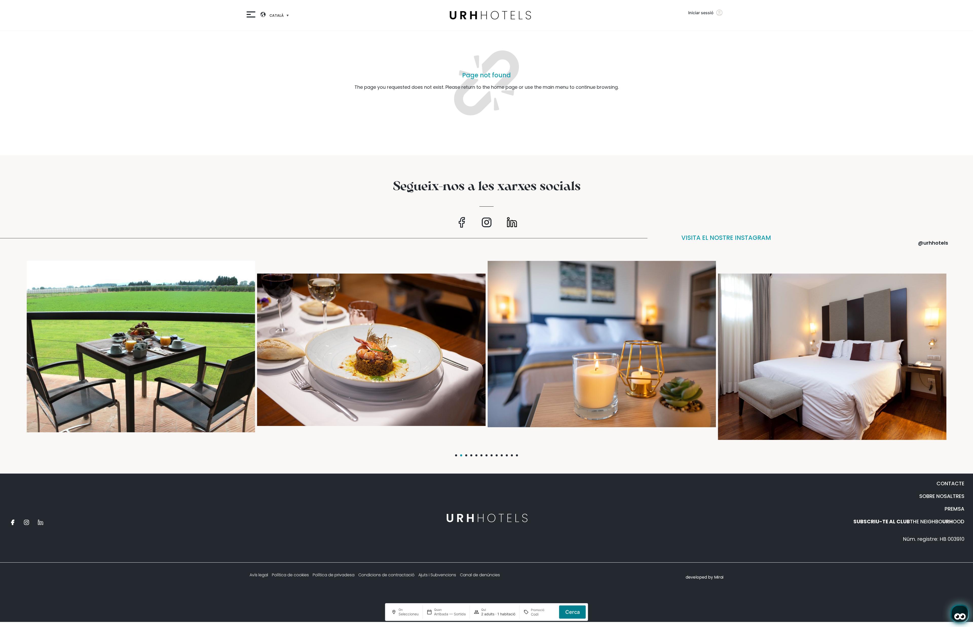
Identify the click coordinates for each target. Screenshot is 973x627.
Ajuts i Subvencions (437, 575)
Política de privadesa (333, 575)
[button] (456, 455)
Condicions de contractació (386, 575)
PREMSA (954, 508)
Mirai (718, 577)
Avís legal (259, 575)
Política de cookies (290, 575)
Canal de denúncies (480, 575)
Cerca (572, 612)
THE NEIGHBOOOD (908, 521)
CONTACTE (950, 483)
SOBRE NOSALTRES (941, 496)
